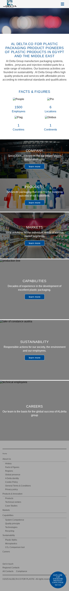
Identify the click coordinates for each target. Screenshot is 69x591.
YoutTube (60, 563)
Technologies (11, 527)
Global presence (12, 474)
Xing (45, 563)
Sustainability (9, 535)
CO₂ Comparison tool (15, 547)
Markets (6, 510)
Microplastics (11, 543)
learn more (34, 166)
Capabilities (8, 515)
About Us (7, 459)
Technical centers (13, 502)
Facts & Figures (12, 467)
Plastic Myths (11, 540)
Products (9, 498)
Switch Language (54, 4)
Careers (6, 551)
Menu (62, 4)
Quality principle (12, 523)
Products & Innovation (12, 494)
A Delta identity (12, 478)
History (8, 463)
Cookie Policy (11, 482)
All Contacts (8, 571)
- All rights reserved (27, 579)
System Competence (14, 520)
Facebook (64, 563)
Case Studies (11, 506)
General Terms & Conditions (18, 486)
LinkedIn (50, 563)
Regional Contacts (11, 567)
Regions (9, 471)
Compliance (21, 571)
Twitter (55, 563)
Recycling (9, 531)
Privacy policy (11, 489)
